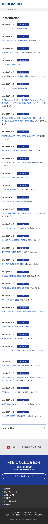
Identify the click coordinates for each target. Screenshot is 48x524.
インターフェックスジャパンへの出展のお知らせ (20, 162)
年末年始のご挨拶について (11, 64)
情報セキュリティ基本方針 (13, 515)
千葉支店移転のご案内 (10, 338)
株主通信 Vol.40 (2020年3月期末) (14, 240)
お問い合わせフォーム (24, 476)
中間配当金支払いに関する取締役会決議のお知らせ (21, 136)
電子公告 (19, 512)
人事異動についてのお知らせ (12, 392)
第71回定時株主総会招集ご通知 (13, 276)
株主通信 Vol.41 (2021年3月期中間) (15, 52)
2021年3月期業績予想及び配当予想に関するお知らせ (21, 213)
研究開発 (7, 498)
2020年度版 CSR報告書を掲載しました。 (17, 177)
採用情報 (7, 504)
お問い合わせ (27, 512)
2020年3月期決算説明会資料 (12, 264)
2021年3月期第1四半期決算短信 (13, 201)
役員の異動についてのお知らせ (13, 365)
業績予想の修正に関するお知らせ (14, 404)
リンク (35, 512)
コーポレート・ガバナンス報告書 (14, 228)
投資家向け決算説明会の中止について (15, 326)
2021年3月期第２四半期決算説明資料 (15, 40)
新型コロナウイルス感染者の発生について (17, 28)
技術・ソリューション (11, 492)
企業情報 (7, 489)
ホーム (4, 9)
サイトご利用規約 (37, 515)
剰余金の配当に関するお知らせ (13, 288)
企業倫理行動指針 (22, 76)
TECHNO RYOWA (12, 4)
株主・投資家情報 (10, 501)
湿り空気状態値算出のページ (12, 189)
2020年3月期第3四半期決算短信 (13, 416)
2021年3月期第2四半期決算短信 (13, 150)
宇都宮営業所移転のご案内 (11, 252)
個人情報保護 (26, 515)
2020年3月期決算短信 (10, 300)
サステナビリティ (10, 495)
